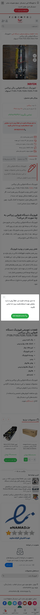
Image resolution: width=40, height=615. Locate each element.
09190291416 (19, 316)
